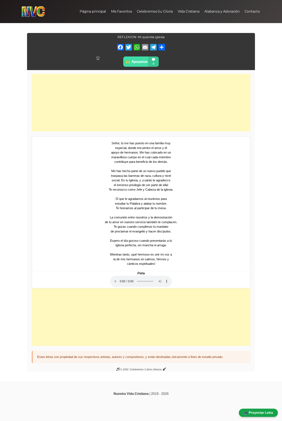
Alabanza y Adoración (222, 11)
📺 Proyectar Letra (258, 412)
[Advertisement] (141, 102)
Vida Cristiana (188, 11)
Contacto (252, 11)
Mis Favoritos (121, 11)
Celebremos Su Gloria (155, 11)
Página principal (93, 11)
